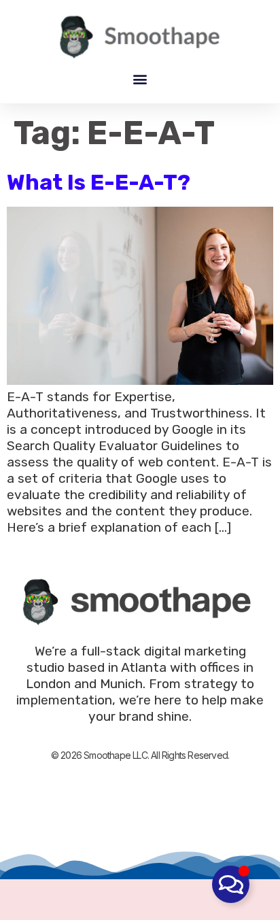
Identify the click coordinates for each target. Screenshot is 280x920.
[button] (140, 78)
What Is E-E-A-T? (98, 182)
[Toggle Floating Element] (230, 884)
